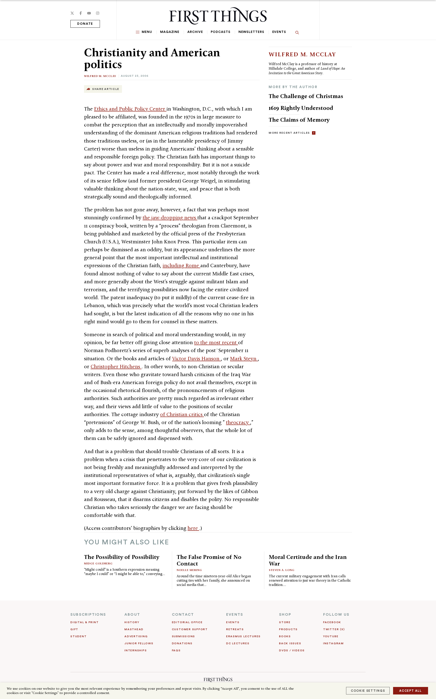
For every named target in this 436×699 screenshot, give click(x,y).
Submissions (183, 636)
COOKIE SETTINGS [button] (368, 690)
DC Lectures (237, 643)
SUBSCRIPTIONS (88, 614)
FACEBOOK (332, 622)
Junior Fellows (139, 643)
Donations (182, 643)
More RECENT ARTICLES (289, 132)
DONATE (85, 23)
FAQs (176, 650)
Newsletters (251, 32)
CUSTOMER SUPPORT (190, 629)
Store (285, 622)
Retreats (235, 629)
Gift (74, 629)
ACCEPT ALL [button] (410, 690)
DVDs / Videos (292, 650)
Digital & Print (84, 622)
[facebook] (80, 13)
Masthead (134, 629)
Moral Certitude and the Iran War (308, 560)
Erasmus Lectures (243, 636)
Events (279, 32)
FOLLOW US (336, 614)
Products (288, 629)
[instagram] (97, 13)
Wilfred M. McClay (100, 76)
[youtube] (89, 13)
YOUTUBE (330, 636)
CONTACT (183, 614)
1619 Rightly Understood (301, 107)
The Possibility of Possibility (121, 557)
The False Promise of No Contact (209, 560)
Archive (195, 32)
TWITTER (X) (334, 629)
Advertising (136, 636)
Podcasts (220, 32)
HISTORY (131, 622)
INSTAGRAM (333, 643)
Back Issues (290, 643)
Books (285, 636)
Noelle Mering (189, 570)
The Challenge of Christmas (306, 96)
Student (78, 636)
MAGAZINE (169, 32)
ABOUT (132, 614)
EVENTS (234, 614)
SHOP (285, 614)
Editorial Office (187, 622)
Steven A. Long (282, 570)
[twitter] (72, 13)
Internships (135, 650)
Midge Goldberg (98, 563)
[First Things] (218, 16)
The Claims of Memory (299, 119)
